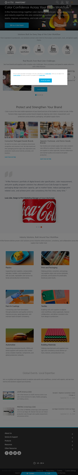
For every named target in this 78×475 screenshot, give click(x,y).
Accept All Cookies (45, 80)
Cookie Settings (16, 75)
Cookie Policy (48, 73)
